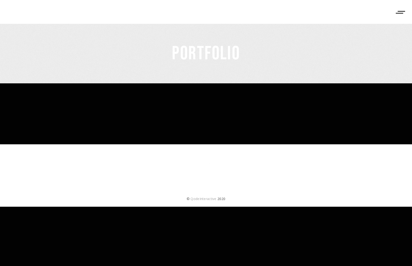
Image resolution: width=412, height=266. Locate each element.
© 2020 (206, 198)
